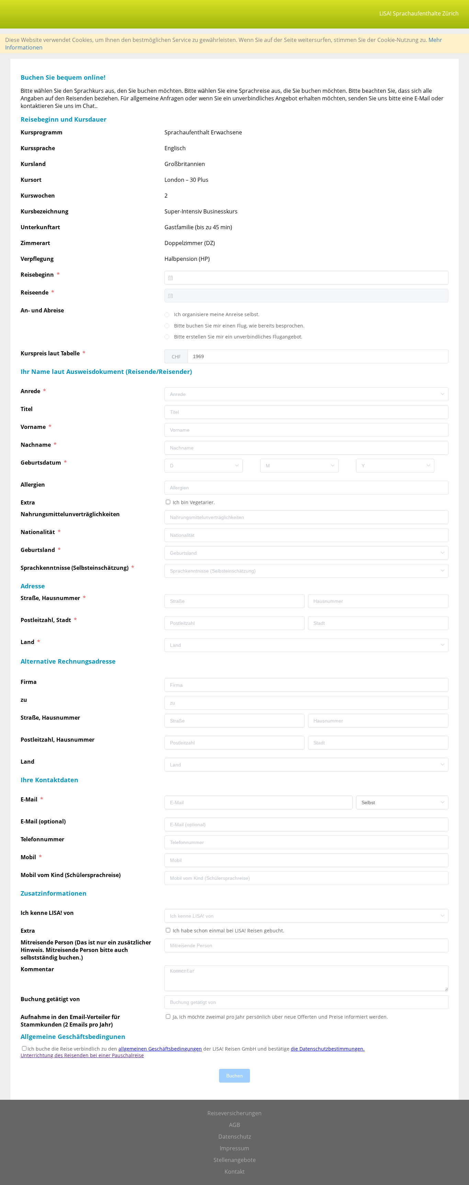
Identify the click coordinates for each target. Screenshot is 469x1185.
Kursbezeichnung (44, 211)
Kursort (31, 180)
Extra (29, 502)
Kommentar (38, 969)
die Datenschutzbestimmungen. (328, 1048)
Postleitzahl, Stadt (46, 620)
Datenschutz (234, 1136)
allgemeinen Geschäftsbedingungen (160, 1048)
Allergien (33, 484)
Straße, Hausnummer (51, 598)
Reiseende (35, 292)
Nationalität (38, 532)
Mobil (29, 857)
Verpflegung (37, 259)
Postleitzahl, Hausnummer (58, 739)
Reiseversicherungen (234, 1113)
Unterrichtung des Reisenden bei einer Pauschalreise (82, 1055)
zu (24, 700)
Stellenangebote (235, 1160)
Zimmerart (35, 243)
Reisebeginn (38, 274)
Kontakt (235, 1171)
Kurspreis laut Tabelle (51, 353)
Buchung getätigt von (51, 999)
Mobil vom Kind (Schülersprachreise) (71, 875)
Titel (27, 409)
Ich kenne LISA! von (48, 913)
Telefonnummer (43, 839)
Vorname (34, 427)
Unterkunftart (40, 227)
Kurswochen (38, 195)
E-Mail (30, 799)
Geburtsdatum (41, 462)
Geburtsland (38, 550)
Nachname (36, 444)
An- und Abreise (43, 310)
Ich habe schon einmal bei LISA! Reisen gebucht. (227, 930)
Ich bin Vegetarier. (193, 502)
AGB (234, 1125)
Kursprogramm (41, 132)
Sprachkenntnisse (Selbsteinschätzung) (75, 568)
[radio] (212, 315)
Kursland (33, 164)
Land (28, 642)
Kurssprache (38, 148)
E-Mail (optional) (44, 821)
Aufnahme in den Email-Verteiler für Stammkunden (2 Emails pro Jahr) (70, 1020)
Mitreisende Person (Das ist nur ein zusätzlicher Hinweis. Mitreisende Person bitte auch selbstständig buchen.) (86, 950)
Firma (29, 682)
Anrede (31, 391)
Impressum (234, 1148)
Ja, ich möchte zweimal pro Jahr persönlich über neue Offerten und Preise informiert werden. (279, 1017)
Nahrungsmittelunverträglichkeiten (71, 514)
